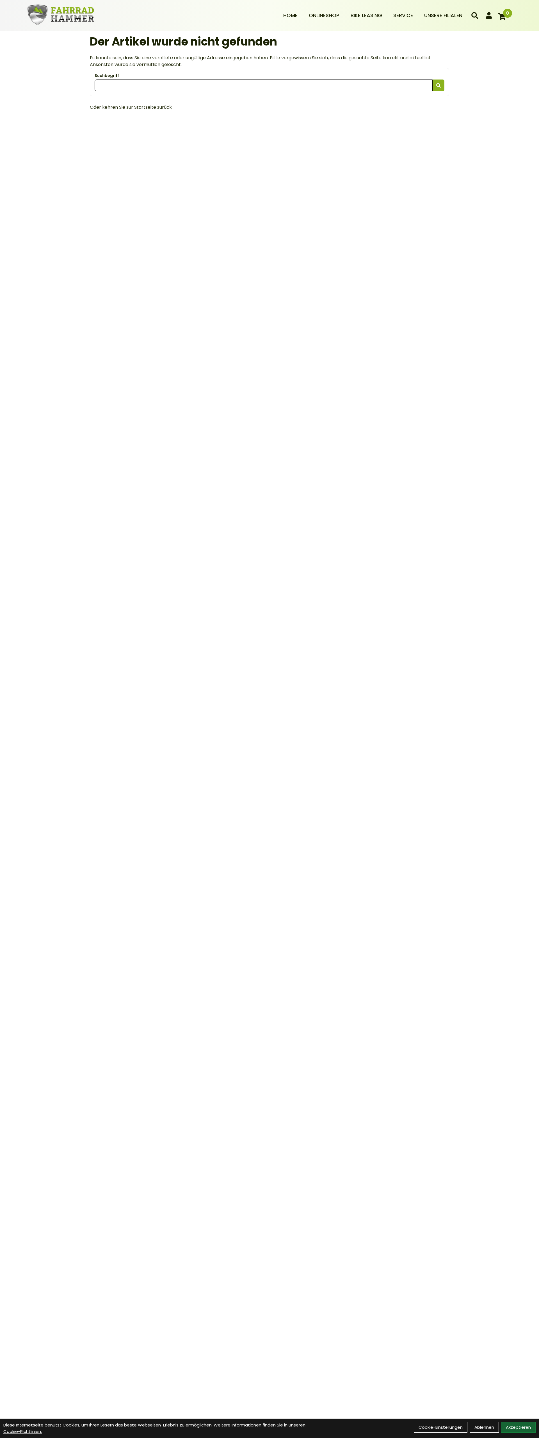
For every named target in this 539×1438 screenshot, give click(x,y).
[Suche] (474, 15)
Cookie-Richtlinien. (22, 1431)
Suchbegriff (107, 75)
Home (290, 15)
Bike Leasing (366, 15)
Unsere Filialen (443, 15)
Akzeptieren (518, 1427)
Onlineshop (324, 15)
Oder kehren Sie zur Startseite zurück (131, 107)
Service (403, 15)
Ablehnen (484, 1427)
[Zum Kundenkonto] (488, 15)
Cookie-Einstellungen (441, 1427)
